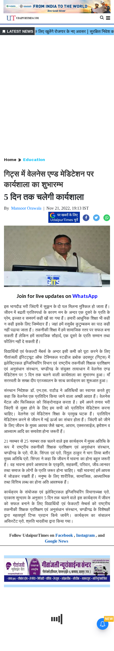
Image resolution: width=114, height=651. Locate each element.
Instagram (85, 535)
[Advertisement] (57, 96)
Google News (56, 541)
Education (34, 159)
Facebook (64, 535)
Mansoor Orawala (26, 208)
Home (10, 159)
